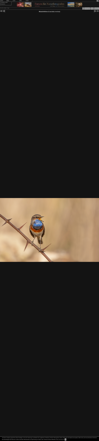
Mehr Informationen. (60, 439)
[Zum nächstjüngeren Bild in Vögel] (4, 11)
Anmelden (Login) (4, 2)
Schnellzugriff (87, 8)
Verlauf (92, 8)
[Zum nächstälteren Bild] (97, 11)
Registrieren (3, 3)
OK (65, 439)
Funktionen (96, 8)
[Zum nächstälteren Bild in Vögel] (95, 11)
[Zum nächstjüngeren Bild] (1, 11)
